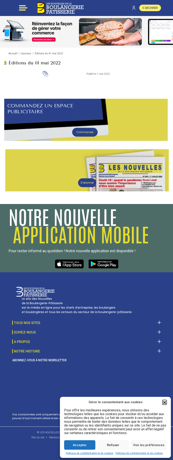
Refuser (113, 445)
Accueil (12, 53)
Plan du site (37, 437)
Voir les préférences (148, 445)
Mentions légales (58, 437)
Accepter (80, 445)
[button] (164, 402)
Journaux (25, 53)
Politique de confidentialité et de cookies (89, 453)
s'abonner (150, 8)
